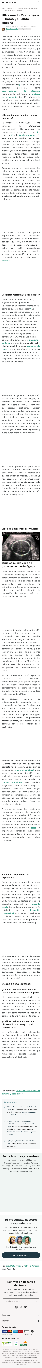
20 (12, 135)
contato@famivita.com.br (30, 1357)
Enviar (37, 1301)
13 (37, 132)
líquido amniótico (12, 782)
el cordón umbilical (24, 770)
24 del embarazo (27, 135)
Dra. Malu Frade (12, 29)
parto (33, 828)
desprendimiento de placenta (21, 91)
